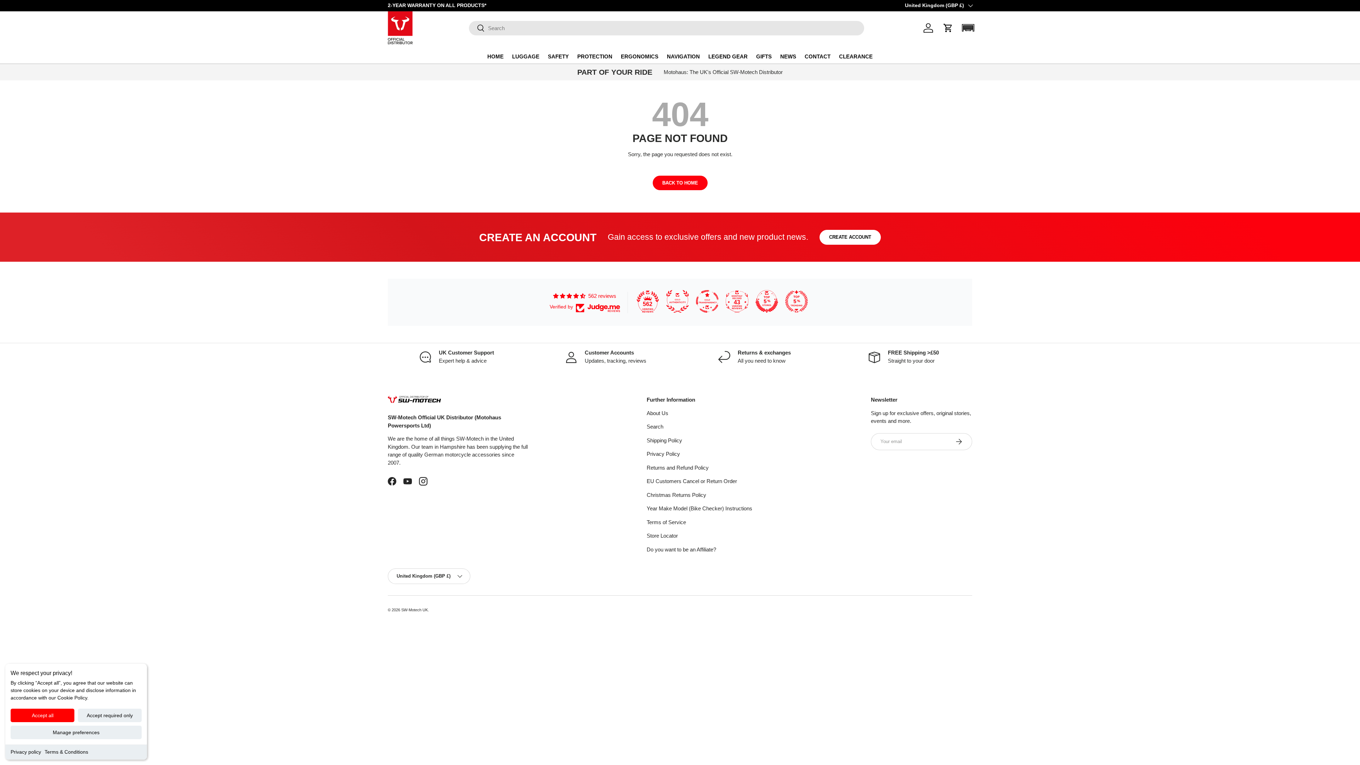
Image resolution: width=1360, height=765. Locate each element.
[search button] (477, 28)
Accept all (42, 715)
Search (655, 427)
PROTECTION (594, 56)
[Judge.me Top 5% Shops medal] (766, 301)
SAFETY (558, 56)
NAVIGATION (683, 56)
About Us (657, 413)
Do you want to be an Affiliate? (681, 549)
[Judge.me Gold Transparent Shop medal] (707, 301)
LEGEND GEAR (728, 56)
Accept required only (110, 715)
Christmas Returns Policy (676, 495)
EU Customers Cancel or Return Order (692, 481)
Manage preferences (76, 732)
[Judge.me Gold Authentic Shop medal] (677, 301)
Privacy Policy (663, 454)
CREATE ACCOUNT (850, 237)
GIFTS (764, 56)
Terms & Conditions (66, 752)
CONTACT (818, 56)
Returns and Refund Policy (678, 468)
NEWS (788, 56)
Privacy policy (26, 752)
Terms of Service (666, 522)
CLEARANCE (856, 56)
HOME (495, 56)
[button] (948, 28)
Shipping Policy (664, 440)
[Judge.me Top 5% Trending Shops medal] (796, 301)
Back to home (680, 183)
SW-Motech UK (414, 610)
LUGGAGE (525, 56)
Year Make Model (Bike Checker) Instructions (699, 508)
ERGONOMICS (639, 56)
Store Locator (662, 536)
